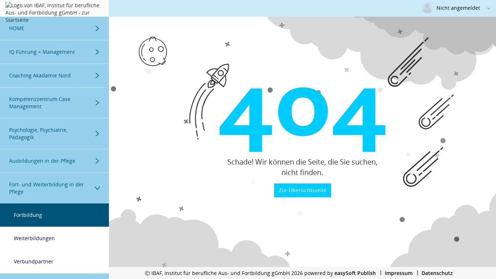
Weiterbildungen (34, 238)
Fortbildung (28, 214)
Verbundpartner (33, 261)
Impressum (398, 273)
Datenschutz (437, 273)
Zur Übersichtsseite (302, 190)
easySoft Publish (355, 273)
